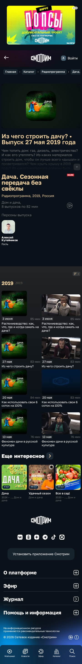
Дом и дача (11, 202)
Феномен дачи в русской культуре (20, 443)
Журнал (13, 599)
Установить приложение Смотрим (41, 554)
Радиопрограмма (53, 71)
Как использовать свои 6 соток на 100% (20, 404)
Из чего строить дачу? (18, 366)
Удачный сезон (40, 493)
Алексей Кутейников (10, 239)
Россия (48, 196)
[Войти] (63, 58)
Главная (10, 71)
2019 (36, 196)
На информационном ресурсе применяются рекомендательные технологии (31, 629)
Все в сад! (63, 493)
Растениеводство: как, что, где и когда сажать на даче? (20, 327)
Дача (5, 493)
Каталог (28, 71)
